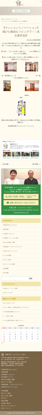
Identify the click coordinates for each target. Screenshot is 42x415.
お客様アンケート (8, 377)
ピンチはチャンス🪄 (9, 303)
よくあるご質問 (7, 395)
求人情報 (6, 272)
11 (15, 334)
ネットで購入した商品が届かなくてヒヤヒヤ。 (17, 307)
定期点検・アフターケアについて (13, 246)
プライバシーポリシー (9, 405)
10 (9, 334)
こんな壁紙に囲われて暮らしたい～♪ (14, 320)
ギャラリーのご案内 (9, 264)
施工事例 (6, 229)
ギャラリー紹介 (7, 382)
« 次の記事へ (6, 164)
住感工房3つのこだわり (10, 369)
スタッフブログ (15, 19)
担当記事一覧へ (36, 150)
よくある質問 (7, 255)
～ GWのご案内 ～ (10, 316)
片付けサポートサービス (10, 251)
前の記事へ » (36, 164)
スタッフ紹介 (7, 259)
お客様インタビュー (9, 233)
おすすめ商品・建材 (9, 242)
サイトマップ (7, 408)
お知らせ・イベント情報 (10, 288)
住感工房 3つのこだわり (10, 225)
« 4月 (2, 342)
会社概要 (6, 268)
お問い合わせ (7, 403)
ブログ (5, 398)
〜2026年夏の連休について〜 (12, 311)
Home (4, 19)
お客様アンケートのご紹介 (11, 238)
